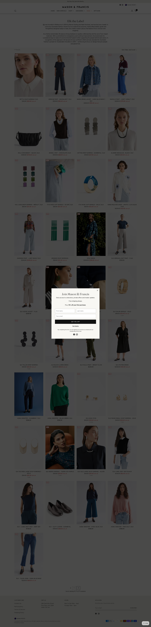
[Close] (97, 290)
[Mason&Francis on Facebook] (74, 334)
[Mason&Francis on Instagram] (77, 334)
